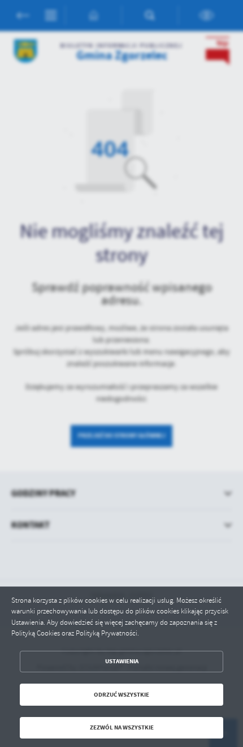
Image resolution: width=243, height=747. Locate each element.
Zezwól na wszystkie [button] (122, 727)
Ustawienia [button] (121, 661)
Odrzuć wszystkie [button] (121, 694)
